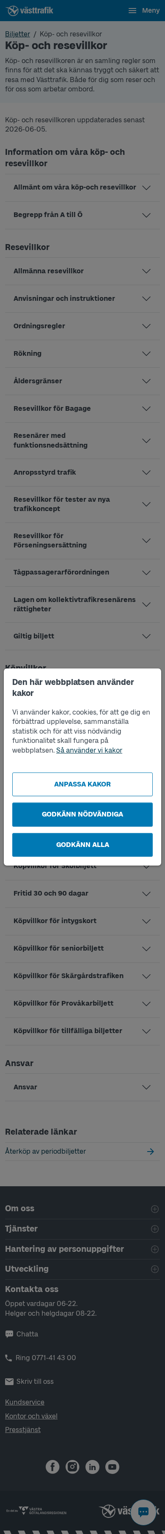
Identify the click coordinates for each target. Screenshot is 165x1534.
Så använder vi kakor (89, 750)
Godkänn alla (82, 845)
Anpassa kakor (82, 784)
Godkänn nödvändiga (82, 814)
